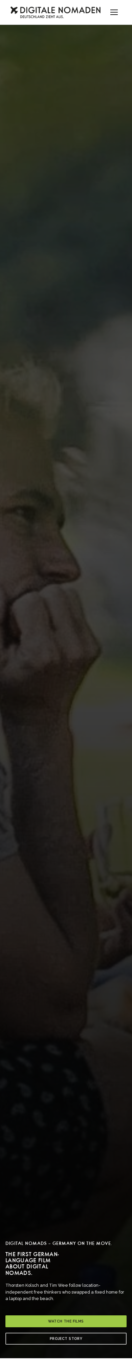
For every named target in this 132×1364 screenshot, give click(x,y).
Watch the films (66, 1321)
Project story (66, 1338)
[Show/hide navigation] (114, 12)
